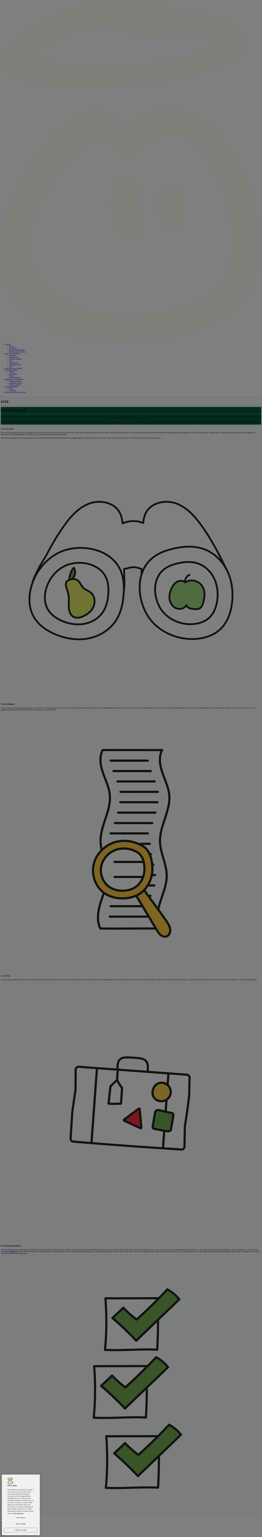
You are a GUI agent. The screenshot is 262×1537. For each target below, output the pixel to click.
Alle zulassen (21, 1517)
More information (18, 1513)
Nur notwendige (21, 1524)
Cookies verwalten (21, 1530)
